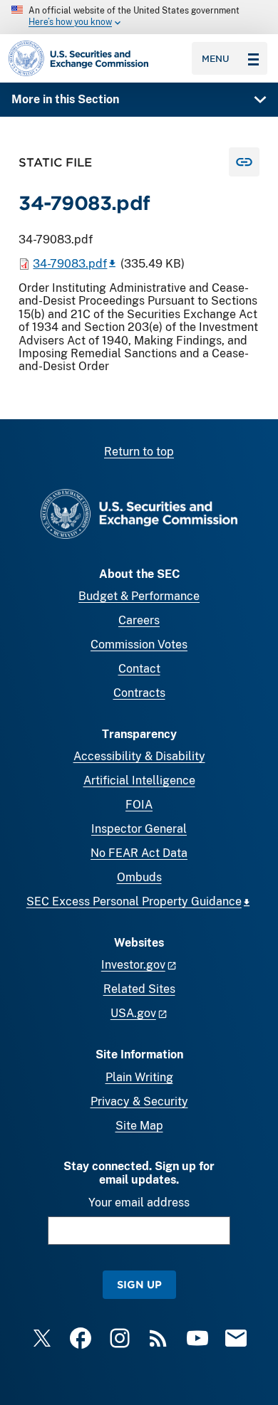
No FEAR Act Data (139, 853)
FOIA (139, 804)
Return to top (139, 451)
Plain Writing (139, 1077)
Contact (139, 668)
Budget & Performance (139, 596)
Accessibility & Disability (139, 756)
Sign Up (139, 1284)
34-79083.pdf (70, 263)
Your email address (139, 1202)
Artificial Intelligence (139, 780)
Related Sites (139, 989)
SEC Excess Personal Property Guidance (134, 901)
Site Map (139, 1125)
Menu (216, 58)
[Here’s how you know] (139, 17)
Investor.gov (133, 965)
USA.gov (133, 1013)
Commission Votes (139, 644)
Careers (139, 620)
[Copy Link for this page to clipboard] (244, 162)
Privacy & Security (139, 1101)
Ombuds (139, 877)
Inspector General (139, 829)
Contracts (139, 693)
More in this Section (65, 99)
